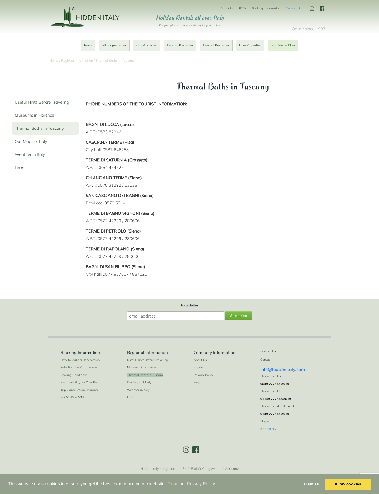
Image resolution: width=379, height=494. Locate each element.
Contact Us (293, 8)
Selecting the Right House (78, 367)
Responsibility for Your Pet (79, 382)
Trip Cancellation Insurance (79, 390)
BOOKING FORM (72, 397)
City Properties (146, 45)
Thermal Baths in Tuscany (39, 128)
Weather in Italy (30, 154)
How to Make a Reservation (80, 360)
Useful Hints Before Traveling (42, 102)
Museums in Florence (34, 115)
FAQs (242, 8)
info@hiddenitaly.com (282, 369)
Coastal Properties (216, 45)
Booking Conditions (73, 375)
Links (19, 167)
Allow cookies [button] (348, 484)
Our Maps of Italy (31, 141)
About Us (227, 8)
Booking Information (266, 8)
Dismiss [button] (311, 484)
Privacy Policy (203, 375)
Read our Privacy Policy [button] (191, 483)
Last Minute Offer (283, 45)
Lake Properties (250, 45)
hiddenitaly (268, 429)
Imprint (199, 367)
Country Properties (180, 45)
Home (88, 45)
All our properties (114, 45)
